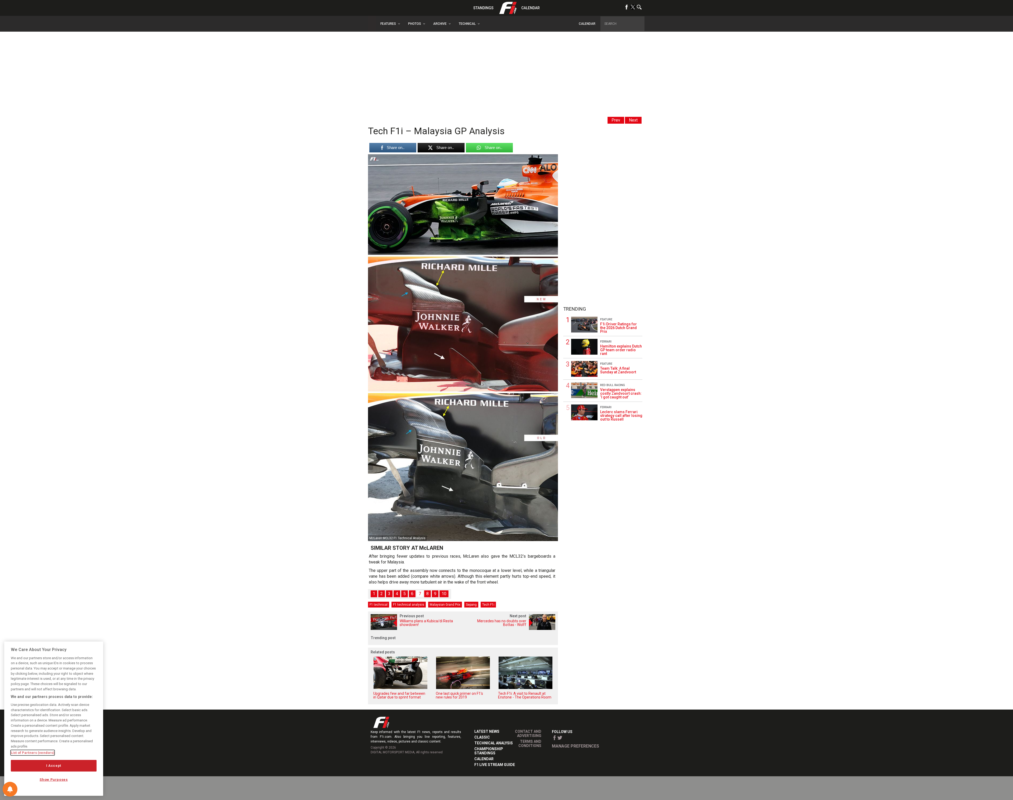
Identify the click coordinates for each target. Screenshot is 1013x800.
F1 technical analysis (408, 604)
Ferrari (605, 341)
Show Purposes (54, 780)
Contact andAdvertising (528, 733)
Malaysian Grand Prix (445, 604)
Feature (606, 319)
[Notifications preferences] (10, 789)
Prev (615, 120)
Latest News (486, 731)
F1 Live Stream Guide (494, 765)
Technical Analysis (493, 743)
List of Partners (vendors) (32, 753)
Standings (483, 8)
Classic (482, 737)
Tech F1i (488, 604)
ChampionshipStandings (488, 751)
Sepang (471, 604)
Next (633, 120)
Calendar (530, 8)
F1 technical (379, 604)
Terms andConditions (529, 743)
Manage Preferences (575, 746)
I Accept (53, 766)
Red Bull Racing (612, 385)
